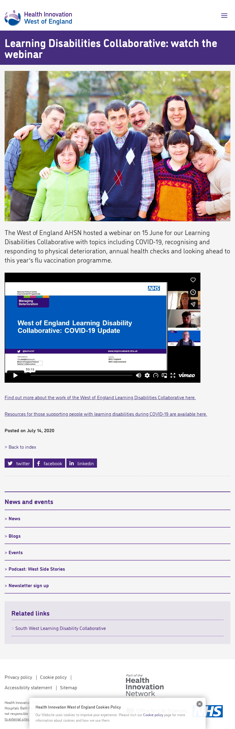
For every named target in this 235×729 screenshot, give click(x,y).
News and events (29, 501)
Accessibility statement (28, 687)
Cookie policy (53, 676)
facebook (51, 463)
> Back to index (20, 446)
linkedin (84, 463)
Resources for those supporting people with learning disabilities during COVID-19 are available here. (106, 413)
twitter (21, 463)
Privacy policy (18, 676)
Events (16, 552)
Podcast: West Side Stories (37, 568)
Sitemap (68, 687)
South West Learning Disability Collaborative (60, 627)
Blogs (15, 535)
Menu (222, 15)
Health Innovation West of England (38, 15)
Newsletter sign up (29, 585)
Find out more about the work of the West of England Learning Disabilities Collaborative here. (100, 397)
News (14, 518)
